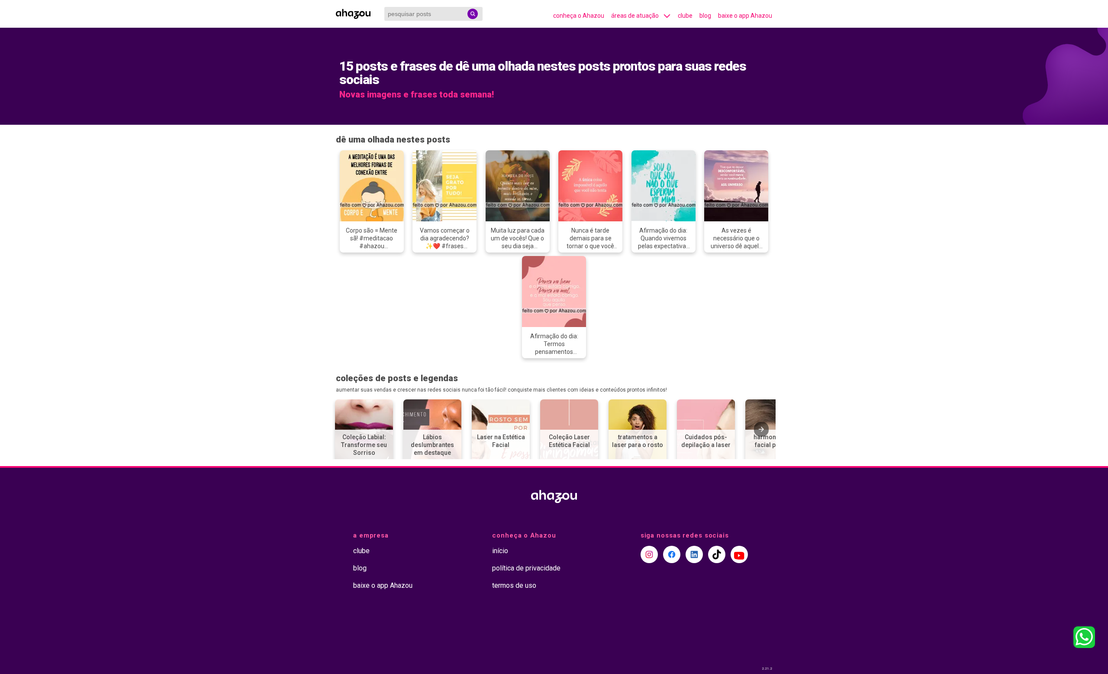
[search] (472, 14)
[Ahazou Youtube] (739, 554)
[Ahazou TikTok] (716, 554)
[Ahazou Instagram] (649, 554)
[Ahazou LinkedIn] (694, 554)
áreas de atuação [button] (635, 15)
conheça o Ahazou (578, 15)
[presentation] (761, 429)
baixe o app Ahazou (745, 15)
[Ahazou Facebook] (671, 554)
